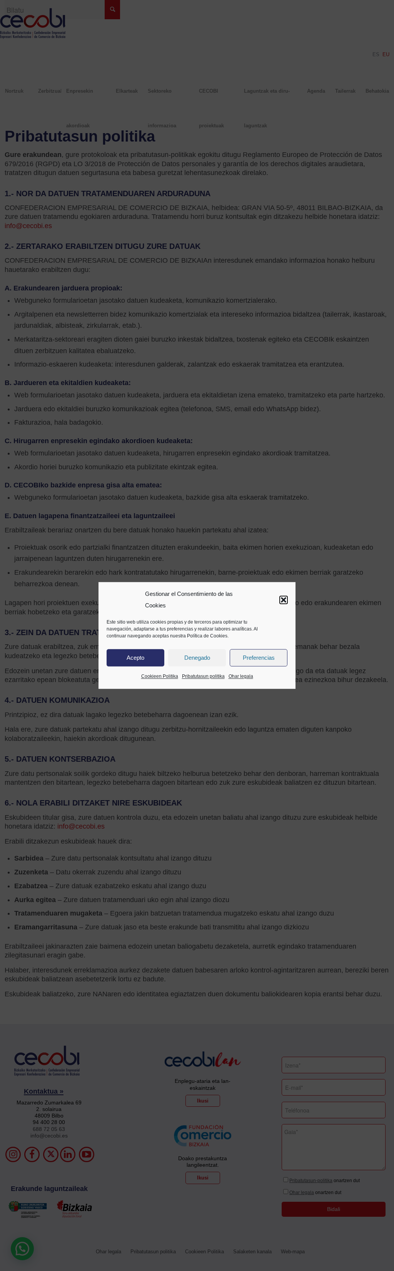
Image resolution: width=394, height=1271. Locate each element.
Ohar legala (241, 676)
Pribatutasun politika (203, 676)
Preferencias (259, 657)
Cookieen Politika (159, 676)
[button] (283, 600)
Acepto (135, 657)
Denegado (197, 657)
